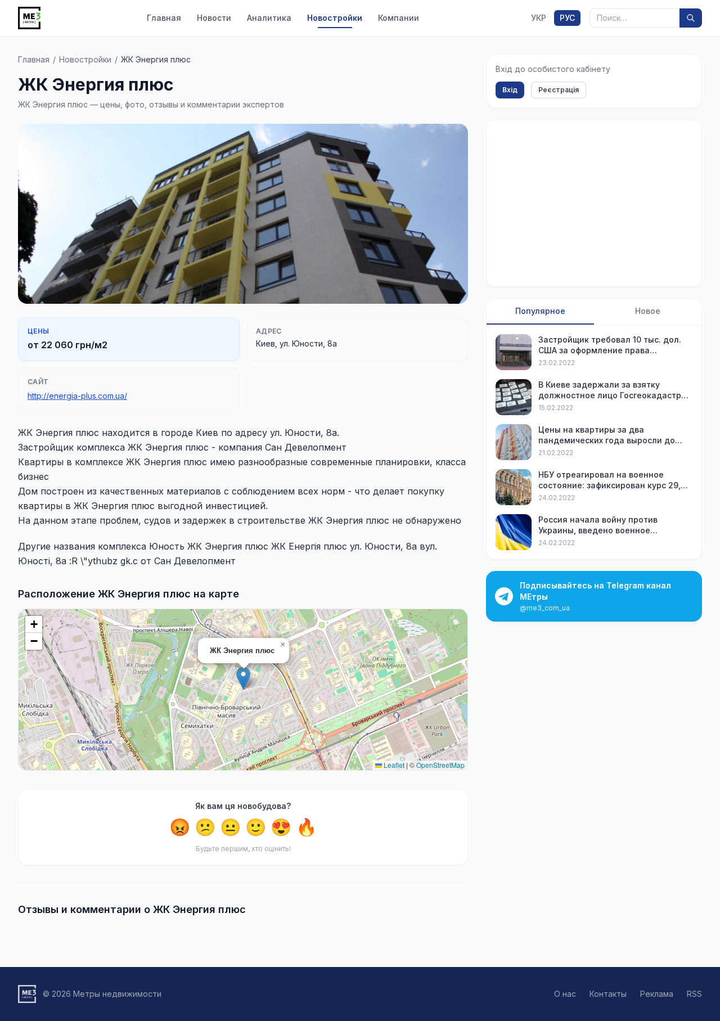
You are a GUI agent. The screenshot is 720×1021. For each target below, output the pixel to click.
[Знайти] (691, 18)
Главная (164, 18)
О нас (565, 993)
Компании (398, 18)
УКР (538, 18)
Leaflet (393, 765)
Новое (647, 311)
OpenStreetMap (440, 765)
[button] (243, 678)
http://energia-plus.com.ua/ (77, 396)
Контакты (608, 993)
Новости (214, 18)
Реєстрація (558, 90)
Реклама (656, 993)
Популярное (540, 311)
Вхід (510, 90)
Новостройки (334, 18)
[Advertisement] (594, 203)
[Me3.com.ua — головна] (29, 18)
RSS (694, 993)
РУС (567, 18)
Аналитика (269, 18)
